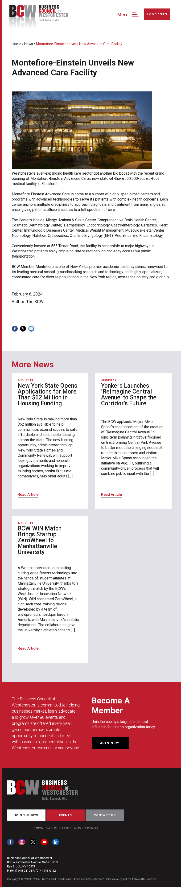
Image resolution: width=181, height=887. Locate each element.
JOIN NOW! (110, 743)
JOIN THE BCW (26, 815)
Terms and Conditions (56, 879)
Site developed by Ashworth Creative (131, 879)
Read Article (28, 494)
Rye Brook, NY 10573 (21, 866)
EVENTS (65, 815)
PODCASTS (157, 14)
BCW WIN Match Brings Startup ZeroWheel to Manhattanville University (40, 540)
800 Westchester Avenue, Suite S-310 (32, 862)
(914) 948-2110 (20, 870)
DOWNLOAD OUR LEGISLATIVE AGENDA (66, 828)
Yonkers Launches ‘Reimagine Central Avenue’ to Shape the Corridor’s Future (128, 394)
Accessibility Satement (88, 879)
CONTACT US (105, 815)
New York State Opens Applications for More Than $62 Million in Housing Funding (47, 394)
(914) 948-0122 (46, 870)
